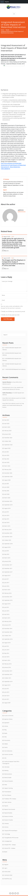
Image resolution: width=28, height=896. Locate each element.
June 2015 (6, 611)
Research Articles (8, 816)
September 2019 (8, 505)
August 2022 (7, 448)
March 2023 (7, 427)
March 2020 (7, 497)
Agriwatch (6, 722)
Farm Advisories (8, 751)
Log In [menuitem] (2, 1)
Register (6, 864)
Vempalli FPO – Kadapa (10, 844)
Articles (6, 726)
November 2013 (8, 674)
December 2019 (8, 501)
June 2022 (6, 455)
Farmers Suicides (8, 754)
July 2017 (6, 579)
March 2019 (7, 526)
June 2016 (6, 586)
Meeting (6, 770)
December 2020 (8, 473)
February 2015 (7, 621)
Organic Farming (8, 788)
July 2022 (6, 452)
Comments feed (8, 875)
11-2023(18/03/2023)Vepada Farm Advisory (14, 369)
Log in (5, 868)
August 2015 (7, 603)
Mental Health (7, 777)
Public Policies (7, 802)
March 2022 (7, 466)
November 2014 (8, 632)
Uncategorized (7, 841)
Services (6, 827)
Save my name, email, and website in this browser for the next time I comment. (12, 307)
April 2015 (6, 614)
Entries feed (7, 871)
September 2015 (8, 600)
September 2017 (8, 572)
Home (2, 30)
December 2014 (8, 628)
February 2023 (7, 430)
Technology (7, 834)
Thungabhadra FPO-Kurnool (11, 837)
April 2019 (6, 522)
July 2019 (6, 512)
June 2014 (6, 649)
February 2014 (7, 664)
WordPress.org (8, 878)
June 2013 (6, 692)
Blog (5, 729)
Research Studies (8, 820)
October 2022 (7, 441)
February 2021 (7, 469)
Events (6, 747)
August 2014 (7, 642)
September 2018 (8, 543)
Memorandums (8, 774)
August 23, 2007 (6, 258)
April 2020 (6, 494)
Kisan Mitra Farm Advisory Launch (11, 398)
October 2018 (7, 540)
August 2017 (7, 575)
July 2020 (6, 483)
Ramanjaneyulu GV (7, 387)
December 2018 (8, 533)
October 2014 (7, 635)
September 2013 (8, 681)
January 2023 (7, 434)
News (5, 784)
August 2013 (7, 685)
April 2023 (6, 423)
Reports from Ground (9, 809)
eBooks (6, 744)
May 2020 (6, 490)
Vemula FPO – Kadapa (9, 848)
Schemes (6, 823)
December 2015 (8, 596)
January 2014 (7, 667)
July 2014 (6, 646)
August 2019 (7, 508)
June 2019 (6, 515)
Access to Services (8, 715)
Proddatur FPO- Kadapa (10, 798)
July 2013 (6, 688)
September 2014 (8, 639)
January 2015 (7, 625)
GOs (5, 758)
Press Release (7, 795)
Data (5, 736)
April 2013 (6, 695)
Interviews (6, 767)
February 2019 (7, 529)
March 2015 (7, 618)
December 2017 (8, 565)
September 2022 (8, 444)
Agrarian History (8, 719)
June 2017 (6, 582)
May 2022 (6, 459)
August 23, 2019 (6, 236)
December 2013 (8, 671)
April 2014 (6, 656)
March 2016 (7, 589)
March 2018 (7, 558)
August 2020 (7, 480)
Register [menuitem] (7, 1)
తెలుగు (5, 851)
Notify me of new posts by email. (11, 315)
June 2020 (6, 487)
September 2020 (8, 476)
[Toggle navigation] (14, 14)
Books (7, 30)
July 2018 (6, 550)
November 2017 (8, 568)
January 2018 (7, 561)
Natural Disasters (8, 781)
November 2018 (8, 536)
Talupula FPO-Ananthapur (10, 830)
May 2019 (6, 519)
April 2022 (6, 462)
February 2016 (7, 593)
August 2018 (7, 547)
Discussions (7, 740)
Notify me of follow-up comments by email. (13, 311)
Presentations (7, 791)
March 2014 (7, 660)
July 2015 (6, 607)
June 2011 (6, 699)
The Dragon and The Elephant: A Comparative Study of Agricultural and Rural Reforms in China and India (13, 262)
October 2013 (7, 678)
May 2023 (6, 420)
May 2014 (6, 653)
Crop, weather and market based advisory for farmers (13, 405)
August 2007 (7, 702)
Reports (6, 806)
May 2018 (6, 554)
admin (7, 250)
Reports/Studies (8, 813)
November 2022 (8, 437)
